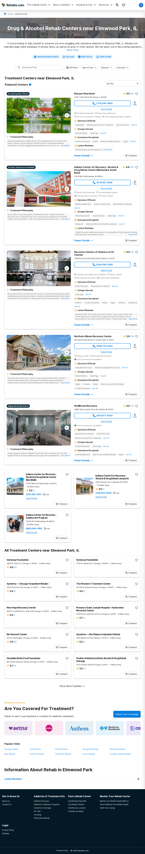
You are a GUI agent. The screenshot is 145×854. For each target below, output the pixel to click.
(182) (132, 94)
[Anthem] (79, 728)
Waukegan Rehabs (117, 749)
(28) (15, 642)
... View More (64, 145)
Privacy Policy (62, 850)
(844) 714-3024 (104, 346)
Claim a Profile (105, 57)
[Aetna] (18, 728)
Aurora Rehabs (89, 754)
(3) (103, 489)
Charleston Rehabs (63, 754)
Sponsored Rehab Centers (47, 57)
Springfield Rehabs (91, 749)
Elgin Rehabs (9, 754)
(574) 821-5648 (104, 182)
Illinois (10, 14)
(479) (132, 167)
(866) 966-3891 (34, 528)
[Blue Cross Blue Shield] (110, 728)
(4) (84, 618)
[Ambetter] (49, 728)
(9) (15, 591)
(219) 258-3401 (33, 494)
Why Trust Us (86, 57)
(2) (84, 591)
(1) (34, 490)
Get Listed (70, 57)
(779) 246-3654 (104, 103)
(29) (15, 567)
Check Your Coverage (127, 714)
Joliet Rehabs (35, 749)
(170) (132, 406)
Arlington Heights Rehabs (120, 754)
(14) (14, 666)
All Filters (74, 67)
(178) (132, 336)
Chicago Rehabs (11, 749)
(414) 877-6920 (104, 415)
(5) (84, 642)
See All (134, 125)
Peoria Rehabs (61, 749)
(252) (132, 252)
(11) (84, 668)
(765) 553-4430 (103, 493)
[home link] (5, 14)
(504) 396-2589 (104, 264)
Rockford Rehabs (36, 754)
